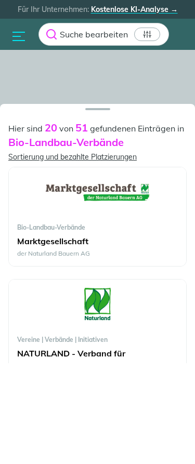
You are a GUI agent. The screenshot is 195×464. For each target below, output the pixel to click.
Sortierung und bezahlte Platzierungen (72, 157)
